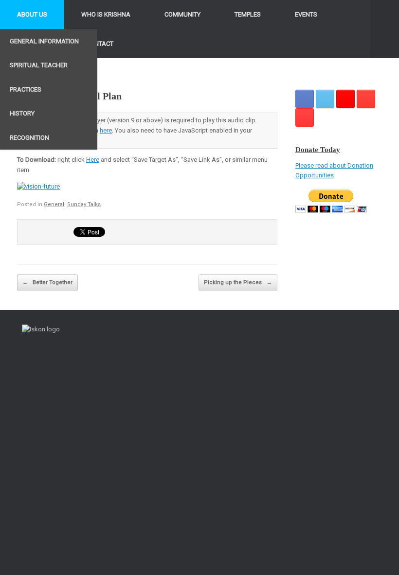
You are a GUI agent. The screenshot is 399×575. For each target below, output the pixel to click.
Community (182, 14)
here (106, 130)
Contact (99, 43)
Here (92, 159)
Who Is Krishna (105, 14)
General (54, 204)
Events (306, 14)
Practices (25, 89)
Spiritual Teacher (39, 65)
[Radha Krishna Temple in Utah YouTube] (304, 117)
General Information (44, 41)
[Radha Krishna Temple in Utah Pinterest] (366, 99)
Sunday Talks (84, 204)
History (22, 113)
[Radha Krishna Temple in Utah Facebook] (304, 99)
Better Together (47, 282)
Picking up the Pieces (238, 282)
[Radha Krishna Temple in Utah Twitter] (325, 99)
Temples (248, 14)
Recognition (29, 137)
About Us (32, 14)
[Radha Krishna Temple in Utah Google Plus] (345, 99)
